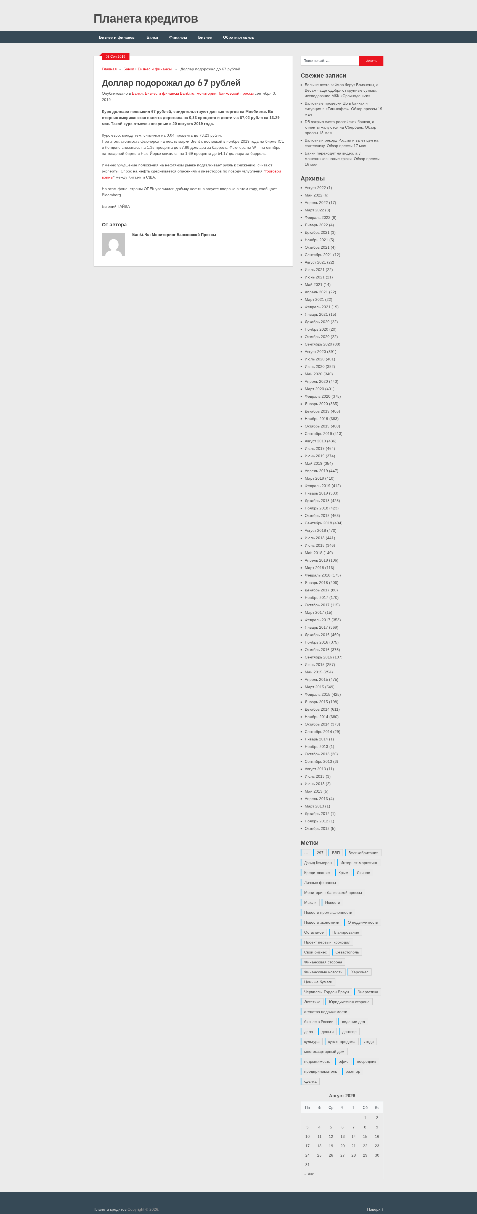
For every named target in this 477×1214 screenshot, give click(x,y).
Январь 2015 (316, 702)
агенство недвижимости (325, 1012)
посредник (366, 1061)
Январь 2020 (316, 404)
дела (308, 1031)
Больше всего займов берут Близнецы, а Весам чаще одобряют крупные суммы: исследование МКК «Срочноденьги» (341, 90)
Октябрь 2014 (317, 724)
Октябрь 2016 (317, 649)
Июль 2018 (315, 538)
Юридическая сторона (349, 1002)
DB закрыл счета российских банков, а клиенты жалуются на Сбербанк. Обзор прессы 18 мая (340, 127)
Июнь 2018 (315, 545)
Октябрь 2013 (317, 754)
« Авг (309, 1174)
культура (312, 1041)
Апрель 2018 (316, 560)
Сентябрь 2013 (318, 761)
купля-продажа (342, 1041)
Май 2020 (313, 374)
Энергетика (367, 992)
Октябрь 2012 (317, 828)
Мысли (310, 902)
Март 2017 (314, 612)
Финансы (178, 37)
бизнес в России (318, 1021)
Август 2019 (315, 441)
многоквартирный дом (324, 1051)
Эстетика (312, 1002)
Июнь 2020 (315, 366)
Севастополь (347, 952)
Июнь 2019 (315, 456)
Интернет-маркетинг (358, 862)
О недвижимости (363, 922)
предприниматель (320, 1071)
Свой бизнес (315, 952)
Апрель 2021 (316, 292)
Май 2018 (313, 553)
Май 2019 (313, 463)
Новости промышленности (328, 912)
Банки (152, 37)
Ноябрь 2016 (316, 642)
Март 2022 (314, 210)
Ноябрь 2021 (316, 240)
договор (349, 1031)
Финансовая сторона (323, 962)
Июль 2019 (315, 448)
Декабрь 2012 (317, 813)
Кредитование (317, 872)
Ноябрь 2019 (316, 418)
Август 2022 (315, 187)
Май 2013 (313, 791)
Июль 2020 (315, 359)
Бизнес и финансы (117, 37)
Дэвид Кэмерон (318, 862)
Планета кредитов (146, 18)
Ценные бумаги (318, 982)
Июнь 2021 (315, 277)
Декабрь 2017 (317, 590)
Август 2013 (315, 769)
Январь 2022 (316, 225)
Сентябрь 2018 (318, 523)
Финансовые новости (323, 972)
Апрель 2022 (316, 202)
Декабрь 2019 (317, 411)
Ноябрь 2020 (316, 329)
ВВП (336, 853)
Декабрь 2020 (317, 322)
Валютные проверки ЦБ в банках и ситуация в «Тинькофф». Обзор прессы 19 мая (343, 108)
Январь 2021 (316, 314)
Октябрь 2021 (317, 247)
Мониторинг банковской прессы (333, 892)
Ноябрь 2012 (316, 821)
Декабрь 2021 (317, 232)
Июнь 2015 (315, 664)
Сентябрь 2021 (318, 255)
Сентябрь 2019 (318, 433)
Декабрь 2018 (317, 500)
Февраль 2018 (317, 575)
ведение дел (353, 1021)
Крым (343, 872)
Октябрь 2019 (317, 426)
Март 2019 (314, 478)
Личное (363, 872)
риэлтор (353, 1071)
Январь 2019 (316, 493)
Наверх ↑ (375, 1209)
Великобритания (363, 853)
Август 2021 (315, 262)
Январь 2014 (316, 739)
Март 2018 (314, 567)
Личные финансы (320, 882)
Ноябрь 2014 (316, 716)
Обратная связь (238, 37)
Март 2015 (314, 687)
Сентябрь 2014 (318, 731)
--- (306, 853)
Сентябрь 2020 (318, 344)
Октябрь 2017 (317, 605)
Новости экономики (321, 922)
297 (320, 853)
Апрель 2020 (316, 381)
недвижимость (317, 1061)
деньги (328, 1031)
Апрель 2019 (316, 471)
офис (343, 1061)
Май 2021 (313, 284)
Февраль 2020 (317, 396)
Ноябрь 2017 (316, 597)
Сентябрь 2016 (318, 657)
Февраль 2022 (317, 217)
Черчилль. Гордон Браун (326, 992)
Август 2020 (315, 351)
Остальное (314, 932)
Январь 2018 (316, 582)
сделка (310, 1081)
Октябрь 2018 (317, 515)
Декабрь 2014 (317, 709)
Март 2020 (314, 389)
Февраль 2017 (317, 620)
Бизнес (205, 37)
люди (369, 1041)
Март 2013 (314, 806)
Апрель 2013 (316, 798)
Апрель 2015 (316, 679)
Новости (332, 902)
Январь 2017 (316, 627)
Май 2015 (313, 672)
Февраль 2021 (317, 307)
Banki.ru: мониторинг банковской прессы (217, 93)
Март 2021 (314, 299)
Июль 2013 (315, 776)
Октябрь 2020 (317, 336)
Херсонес (360, 972)
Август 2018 (315, 530)
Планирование (345, 932)
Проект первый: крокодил (327, 942)
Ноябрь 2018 (316, 508)
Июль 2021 (315, 269)
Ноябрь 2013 (316, 746)
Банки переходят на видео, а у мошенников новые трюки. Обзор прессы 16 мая (342, 158)
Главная (109, 69)
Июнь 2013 (315, 784)
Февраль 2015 (317, 694)
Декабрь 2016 (317, 635)
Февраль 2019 (317, 486)
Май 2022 (313, 195)
